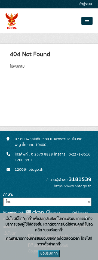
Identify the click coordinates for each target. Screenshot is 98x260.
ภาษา (7, 194)
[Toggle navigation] (87, 21)
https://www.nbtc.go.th (72, 186)
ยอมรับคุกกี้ (49, 253)
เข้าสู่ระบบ (85, 4)
